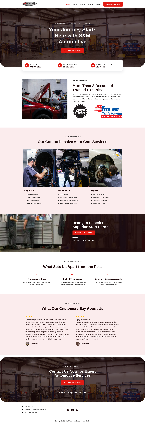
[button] (113, 4)
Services (82, 4)
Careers (90, 4)
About (75, 4)
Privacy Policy (86, 421)
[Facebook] (68, 410)
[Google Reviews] (77, 410)
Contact (97, 4)
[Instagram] (72, 410)
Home (68, 4)
